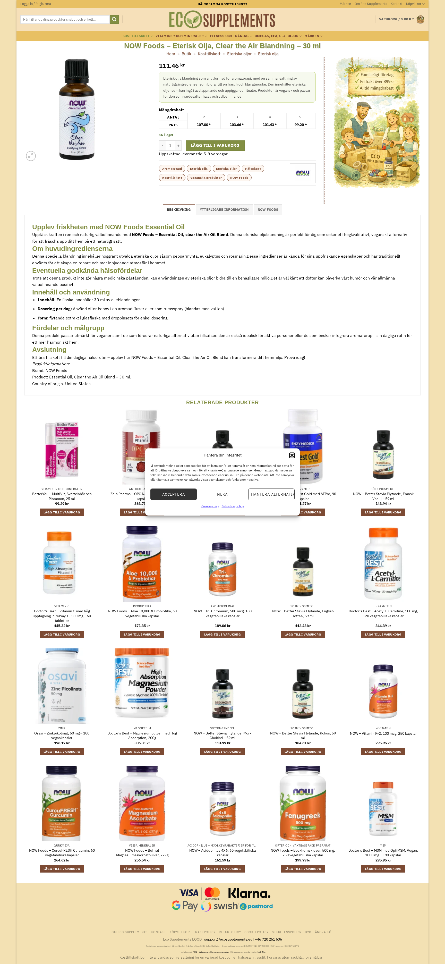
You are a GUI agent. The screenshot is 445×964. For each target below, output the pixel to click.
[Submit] (114, 19)
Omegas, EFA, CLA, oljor (276, 36)
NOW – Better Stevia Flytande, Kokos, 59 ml (303, 735)
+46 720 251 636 (268, 939)
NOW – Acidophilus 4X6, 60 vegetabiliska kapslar (222, 853)
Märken (345, 4)
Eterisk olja (268, 53)
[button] (292, 455)
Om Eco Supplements (371, 4)
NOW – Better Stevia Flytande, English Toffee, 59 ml (303, 613)
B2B (308, 932)
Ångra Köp (324, 932)
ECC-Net (262, 952)
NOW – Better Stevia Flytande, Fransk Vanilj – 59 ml (383, 496)
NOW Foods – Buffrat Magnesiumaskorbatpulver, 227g (142, 853)
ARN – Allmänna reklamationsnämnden (211, 952)
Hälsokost (253, 169)
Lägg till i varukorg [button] (62, 512)
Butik (186, 53)
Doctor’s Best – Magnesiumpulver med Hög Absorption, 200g (142, 735)
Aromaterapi (172, 169)
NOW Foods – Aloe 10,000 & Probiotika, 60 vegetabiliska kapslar (142, 613)
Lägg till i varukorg (215, 145)
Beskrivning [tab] (179, 209)
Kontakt (397, 4)
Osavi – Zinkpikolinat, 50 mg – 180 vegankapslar (61, 735)
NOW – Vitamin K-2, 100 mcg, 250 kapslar (383, 733)
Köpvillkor (413, 4)
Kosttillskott (136, 36)
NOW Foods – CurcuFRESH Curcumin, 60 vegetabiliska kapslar (62, 853)
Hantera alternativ (273, 494)
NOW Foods (239, 178)
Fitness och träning (229, 36)
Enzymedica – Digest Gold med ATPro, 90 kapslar (303, 496)
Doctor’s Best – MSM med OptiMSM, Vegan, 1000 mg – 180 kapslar (383, 853)
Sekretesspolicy (233, 506)
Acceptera (173, 494)
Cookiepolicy (210, 506)
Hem (170, 53)
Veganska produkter (206, 178)
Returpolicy (230, 932)
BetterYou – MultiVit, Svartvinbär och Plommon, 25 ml (62, 496)
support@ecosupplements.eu (228, 939)
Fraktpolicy (204, 932)
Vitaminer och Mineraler (180, 36)
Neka (222, 494)
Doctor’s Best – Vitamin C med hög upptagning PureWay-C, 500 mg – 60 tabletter (62, 616)
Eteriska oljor (239, 53)
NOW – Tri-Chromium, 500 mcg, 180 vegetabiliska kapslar (223, 613)
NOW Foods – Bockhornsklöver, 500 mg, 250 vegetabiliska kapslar (303, 853)
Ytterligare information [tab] (224, 209)
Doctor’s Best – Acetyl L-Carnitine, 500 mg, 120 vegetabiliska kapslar (383, 613)
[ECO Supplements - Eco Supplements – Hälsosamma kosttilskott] (222, 19)
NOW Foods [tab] (268, 209)
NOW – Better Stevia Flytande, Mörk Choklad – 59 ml (222, 735)
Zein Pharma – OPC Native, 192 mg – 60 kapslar (142, 496)
